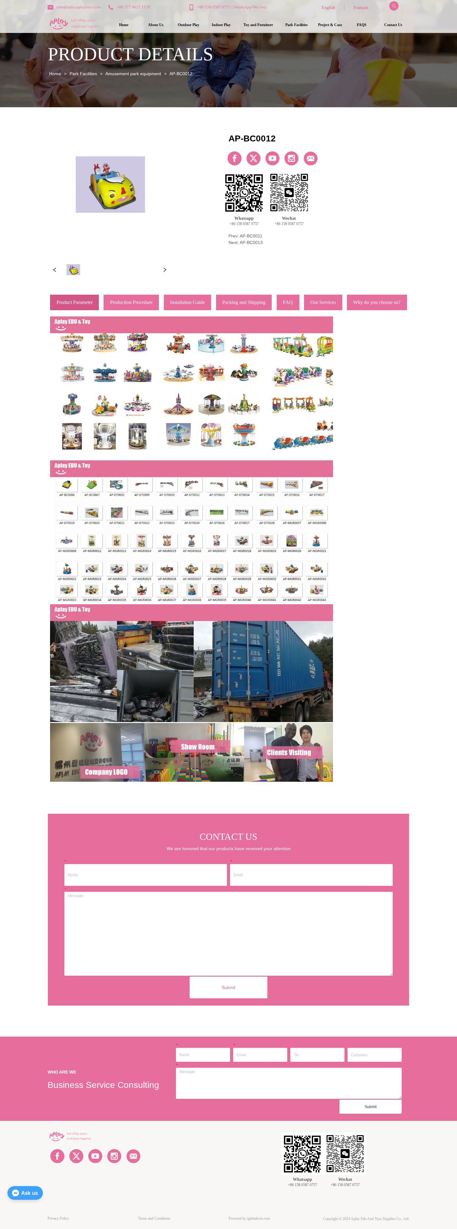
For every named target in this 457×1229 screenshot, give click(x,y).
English (328, 7)
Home (55, 73)
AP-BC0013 (251, 242)
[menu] (258, 25)
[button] (188, 25)
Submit (228, 987)
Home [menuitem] (123, 25)
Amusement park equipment (133, 73)
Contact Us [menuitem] (393, 25)
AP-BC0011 (251, 235)
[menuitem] (188, 25)
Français (360, 7)
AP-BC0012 (180, 73)
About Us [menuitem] (156, 25)
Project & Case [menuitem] (330, 25)
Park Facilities (83, 73)
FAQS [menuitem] (362, 25)
